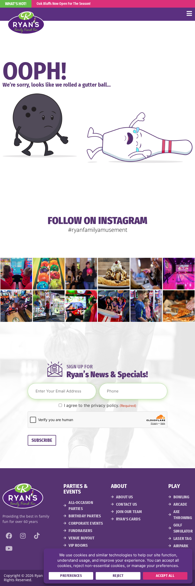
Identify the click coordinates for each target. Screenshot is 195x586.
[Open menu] (189, 13)
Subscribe (41, 440)
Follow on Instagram (97, 221)
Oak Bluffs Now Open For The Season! (63, 4)
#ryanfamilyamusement (97, 229)
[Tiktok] (36, 535)
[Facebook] (9, 535)
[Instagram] (23, 535)
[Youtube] (9, 548)
